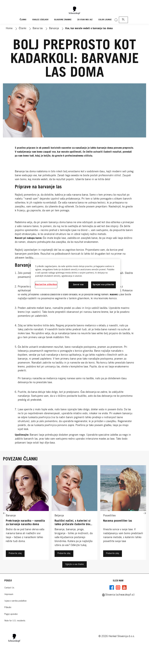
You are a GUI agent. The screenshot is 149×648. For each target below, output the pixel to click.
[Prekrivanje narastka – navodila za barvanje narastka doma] (26, 513)
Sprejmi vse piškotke (103, 285)
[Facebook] (111, 587)
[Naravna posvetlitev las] (123, 513)
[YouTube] (124, 587)
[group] (74, 513)
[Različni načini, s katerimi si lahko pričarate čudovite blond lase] (74, 513)
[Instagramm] (118, 587)
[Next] (144, 513)
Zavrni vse (78, 285)
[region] (75, 276)
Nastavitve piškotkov (46, 284)
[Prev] (4, 513)
